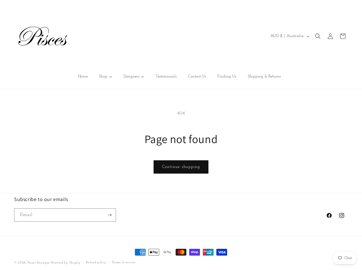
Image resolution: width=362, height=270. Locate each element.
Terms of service (123, 262)
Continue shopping (181, 167)
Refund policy (96, 262)
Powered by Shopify (66, 262)
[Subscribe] (109, 215)
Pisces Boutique (39, 262)
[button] (318, 36)
